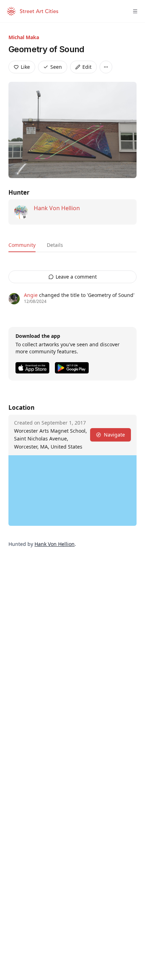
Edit (87, 66)
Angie (31, 295)
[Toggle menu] (135, 11)
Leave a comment (76, 276)
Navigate (114, 434)
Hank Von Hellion (57, 208)
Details (55, 245)
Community (22, 245)
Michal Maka (23, 37)
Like (25, 66)
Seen (56, 66)
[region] (72, 490)
